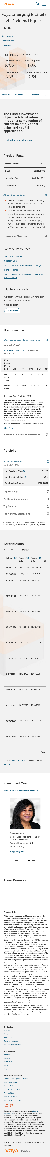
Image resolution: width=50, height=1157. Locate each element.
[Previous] (16, 860)
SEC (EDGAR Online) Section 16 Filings (22, 265)
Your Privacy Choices (12, 1090)
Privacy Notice (9, 1086)
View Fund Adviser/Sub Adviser (19, 790)
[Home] (13, 8)
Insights (7, 1034)
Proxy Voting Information (13, 1100)
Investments (8, 1030)
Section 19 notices (18, 761)
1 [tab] (21, 860)
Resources (8, 1038)
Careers (7, 1058)
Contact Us (12, 310)
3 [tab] (28, 860)
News (6, 1065)
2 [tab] (25, 860)
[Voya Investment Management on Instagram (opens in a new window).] (12, 1105)
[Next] (33, 860)
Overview (6, 94)
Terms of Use (9, 1093)
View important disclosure (20, 140)
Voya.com (7, 1069)
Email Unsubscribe (11, 1082)
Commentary (7, 36)
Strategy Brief (10, 261)
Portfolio (35, 94)
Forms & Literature (11, 1041)
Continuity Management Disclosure (17, 1079)
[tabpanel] (25, 828)
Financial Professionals (12, 1045)
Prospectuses (8, 41)
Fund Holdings (11, 270)
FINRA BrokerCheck (11, 1097)
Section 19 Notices (13, 256)
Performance (21, 94)
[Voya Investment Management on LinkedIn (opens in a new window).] (6, 1105)
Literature (6, 45)
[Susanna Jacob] (23, 813)
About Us (7, 1054)
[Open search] (37, 4)
